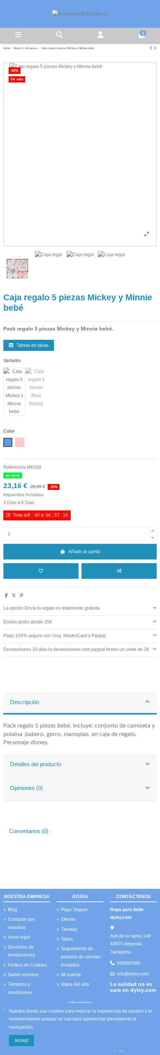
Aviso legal (19, 937)
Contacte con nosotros (21, 923)
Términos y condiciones (20, 988)
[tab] (80, 609)
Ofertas (68, 919)
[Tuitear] (14, 595)
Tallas (67, 939)
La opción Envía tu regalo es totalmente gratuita (51, 608)
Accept (21, 1040)
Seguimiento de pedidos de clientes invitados (80, 956)
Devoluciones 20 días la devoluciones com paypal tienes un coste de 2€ (76, 649)
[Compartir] (6, 595)
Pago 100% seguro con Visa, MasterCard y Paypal (54, 635)
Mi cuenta (71, 974)
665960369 (128, 963)
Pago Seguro (74, 909)
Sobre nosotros (23, 974)
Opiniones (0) (26, 788)
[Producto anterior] (152, 48)
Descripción (24, 702)
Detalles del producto (35, 764)
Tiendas (69, 929)
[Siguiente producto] (155, 48)
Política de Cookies (27, 965)
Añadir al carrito (84, 551)
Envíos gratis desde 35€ (27, 622)
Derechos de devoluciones (21, 951)
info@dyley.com (133, 974)
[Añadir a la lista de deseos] (41, 571)
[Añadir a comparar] (119, 571)
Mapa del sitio (75, 984)
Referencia (14, 467)
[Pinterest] (21, 595)
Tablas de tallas (32, 345)
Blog (12, 909)
